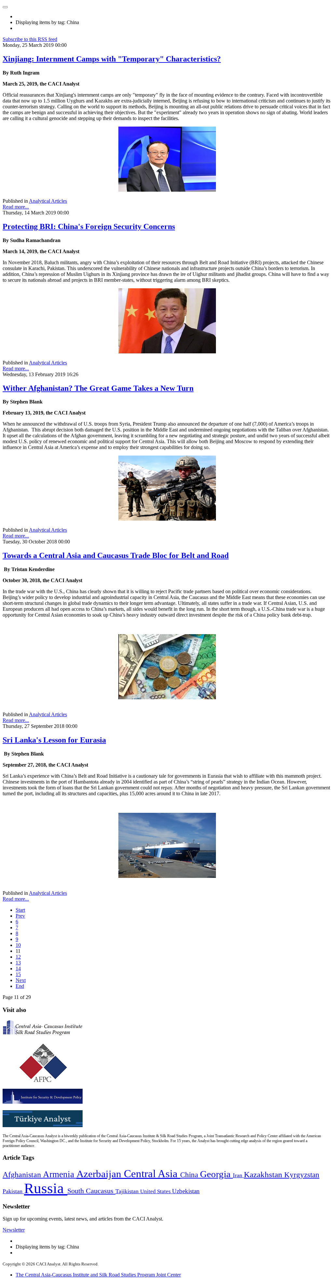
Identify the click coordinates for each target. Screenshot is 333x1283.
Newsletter (14, 1230)
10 (18, 945)
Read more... (16, 207)
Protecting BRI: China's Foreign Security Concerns (89, 226)
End (20, 986)
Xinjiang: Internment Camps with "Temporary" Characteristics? (112, 59)
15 (18, 974)
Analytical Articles (48, 201)
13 (18, 962)
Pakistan (13, 1191)
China (190, 1175)
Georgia (216, 1174)
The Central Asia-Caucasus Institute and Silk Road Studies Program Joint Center (98, 1274)
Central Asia (152, 1173)
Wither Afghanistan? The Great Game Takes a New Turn (98, 388)
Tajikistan (127, 1191)
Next (21, 980)
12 (18, 957)
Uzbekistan (186, 1191)
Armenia (59, 1174)
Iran (238, 1175)
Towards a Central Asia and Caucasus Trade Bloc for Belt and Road (116, 555)
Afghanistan (23, 1174)
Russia (45, 1188)
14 (18, 968)
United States (156, 1191)
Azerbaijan (100, 1174)
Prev (20, 916)
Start (20, 910)
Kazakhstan (264, 1174)
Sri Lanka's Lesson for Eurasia (54, 740)
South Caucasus (91, 1191)
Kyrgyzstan (301, 1175)
